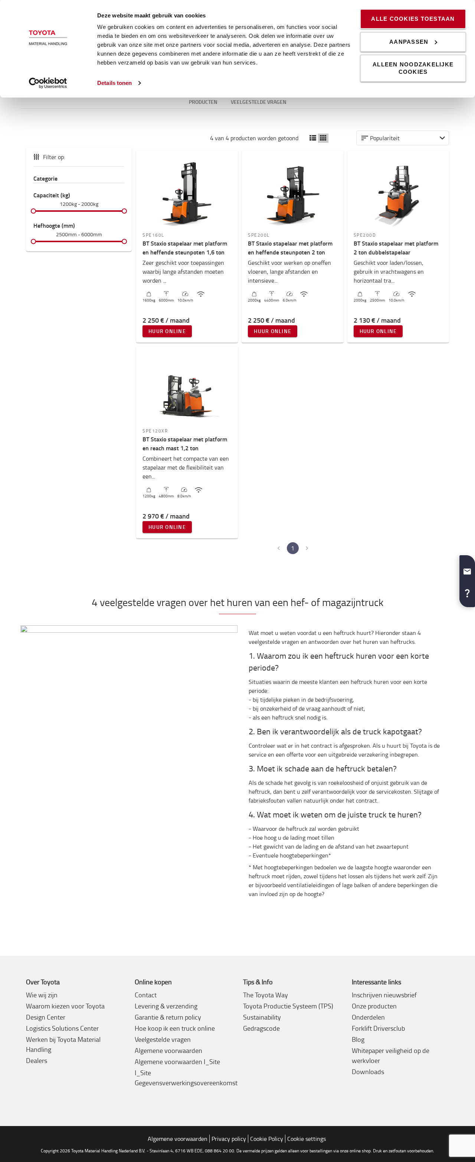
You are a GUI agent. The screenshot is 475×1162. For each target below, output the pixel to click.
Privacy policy (229, 1139)
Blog (358, 1039)
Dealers (36, 1060)
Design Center (45, 1017)
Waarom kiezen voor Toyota (65, 1005)
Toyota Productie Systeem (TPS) (288, 1005)
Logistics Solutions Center (62, 1028)
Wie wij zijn (42, 994)
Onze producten (374, 1005)
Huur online (167, 331)
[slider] (33, 211)
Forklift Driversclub (378, 1028)
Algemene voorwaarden (168, 1050)
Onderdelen (368, 1017)
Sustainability (262, 1017)
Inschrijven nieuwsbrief (384, 994)
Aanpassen (408, 42)
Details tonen (114, 83)
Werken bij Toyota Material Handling (63, 1044)
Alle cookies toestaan (413, 19)
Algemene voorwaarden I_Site (177, 1061)
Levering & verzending (166, 1005)
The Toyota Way (265, 994)
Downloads (368, 1071)
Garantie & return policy (168, 1017)
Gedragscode (261, 1028)
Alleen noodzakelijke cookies (413, 68)
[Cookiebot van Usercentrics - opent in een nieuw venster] (48, 83)
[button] (313, 138)
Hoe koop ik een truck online (175, 1028)
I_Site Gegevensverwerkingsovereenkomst (186, 1077)
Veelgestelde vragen (163, 1039)
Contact (146, 994)
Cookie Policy (266, 1139)
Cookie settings (306, 1139)
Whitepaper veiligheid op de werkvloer (390, 1055)
